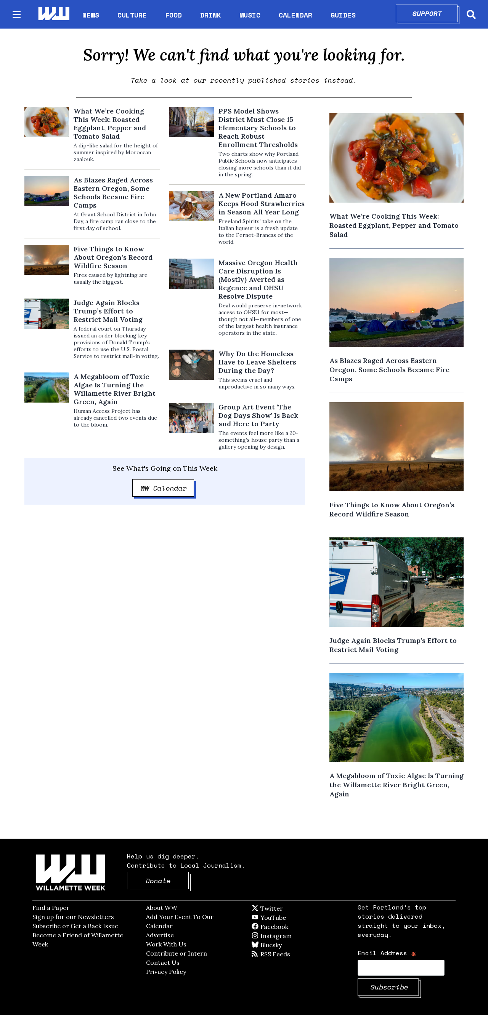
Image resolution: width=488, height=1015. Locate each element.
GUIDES (343, 15)
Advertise (160, 935)
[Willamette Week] (53, 14)
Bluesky (281, 945)
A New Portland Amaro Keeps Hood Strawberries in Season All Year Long (261, 203)
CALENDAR (295, 15)
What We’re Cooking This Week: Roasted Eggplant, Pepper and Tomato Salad (110, 124)
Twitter (290, 908)
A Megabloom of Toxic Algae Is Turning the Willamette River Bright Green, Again (115, 389)
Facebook (296, 926)
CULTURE (132, 15)
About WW (161, 907)
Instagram (291, 936)
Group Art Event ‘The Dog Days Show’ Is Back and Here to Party (258, 415)
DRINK (210, 15)
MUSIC (249, 15)
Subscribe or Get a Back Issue (75, 926)
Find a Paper (50, 907)
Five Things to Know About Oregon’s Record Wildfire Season (113, 257)
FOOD (173, 15)
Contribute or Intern (176, 953)
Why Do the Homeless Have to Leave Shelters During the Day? (257, 362)
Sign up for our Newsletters (73, 917)
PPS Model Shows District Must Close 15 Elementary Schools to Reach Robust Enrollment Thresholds (258, 128)
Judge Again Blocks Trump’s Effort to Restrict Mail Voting (108, 311)
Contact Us (163, 962)
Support (435, 13)
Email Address (387, 953)
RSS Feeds (287, 954)
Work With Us (166, 944)
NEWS (90, 15)
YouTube (285, 917)
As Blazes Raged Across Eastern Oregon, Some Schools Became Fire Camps (113, 192)
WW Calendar (167, 488)
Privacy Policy (166, 971)
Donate (167, 881)
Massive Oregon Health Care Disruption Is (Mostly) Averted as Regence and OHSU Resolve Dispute (258, 280)
